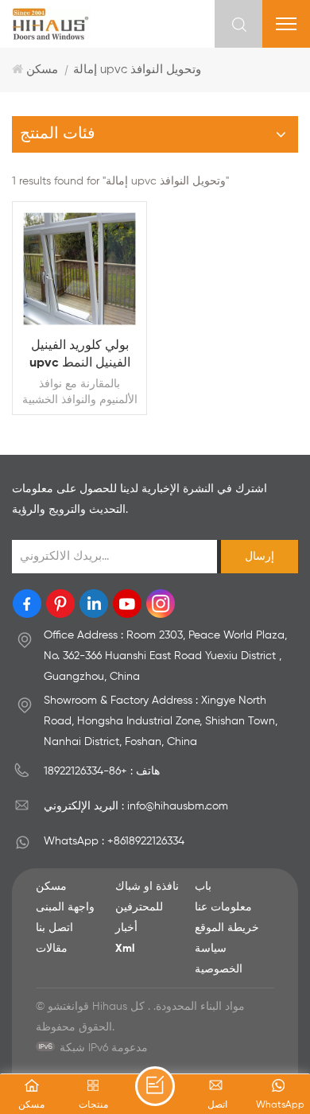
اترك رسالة (155, 1086)
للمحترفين (139, 907)
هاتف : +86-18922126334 (102, 771)
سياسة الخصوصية (218, 959)
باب (203, 886)
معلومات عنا (223, 907)
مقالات (52, 948)
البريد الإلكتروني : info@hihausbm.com (136, 806)
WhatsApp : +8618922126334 (114, 841)
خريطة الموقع (227, 928)
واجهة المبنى (65, 907)
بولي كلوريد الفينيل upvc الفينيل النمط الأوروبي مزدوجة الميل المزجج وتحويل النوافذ (80, 356)
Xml (124, 948)
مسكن (42, 70)
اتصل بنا (54, 928)
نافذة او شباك (147, 886)
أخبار (126, 928)
